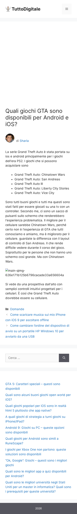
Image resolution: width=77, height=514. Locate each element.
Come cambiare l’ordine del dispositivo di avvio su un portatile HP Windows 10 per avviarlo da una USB (37, 331)
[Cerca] (64, 358)
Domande (17, 309)
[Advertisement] (38, 67)
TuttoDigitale (26, 9)
